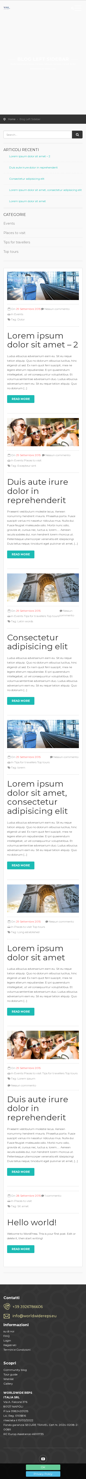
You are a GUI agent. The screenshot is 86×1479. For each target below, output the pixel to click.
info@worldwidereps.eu (35, 1316)
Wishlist (8, 1379)
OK (43, 1467)
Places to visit (14, 233)
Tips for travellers (16, 242)
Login (7, 1340)
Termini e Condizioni (17, 1349)
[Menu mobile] (78, 9)
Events (9, 223)
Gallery (8, 1383)
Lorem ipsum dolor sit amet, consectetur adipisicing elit (45, 190)
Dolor (21, 319)
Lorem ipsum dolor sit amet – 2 (29, 156)
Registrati (9, 1345)
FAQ (6, 1336)
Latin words (25, 621)
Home (11, 119)
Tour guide (10, 1374)
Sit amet (23, 1206)
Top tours (10, 252)
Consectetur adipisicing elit (26, 178)
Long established (28, 932)
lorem (21, 767)
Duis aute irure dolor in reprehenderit (33, 167)
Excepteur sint (26, 465)
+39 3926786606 (28, 1307)
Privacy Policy (43, 1474)
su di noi (8, 1331)
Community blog (15, 1370)
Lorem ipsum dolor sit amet (27, 201)
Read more (21, 399)
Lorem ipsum (26, 1078)
